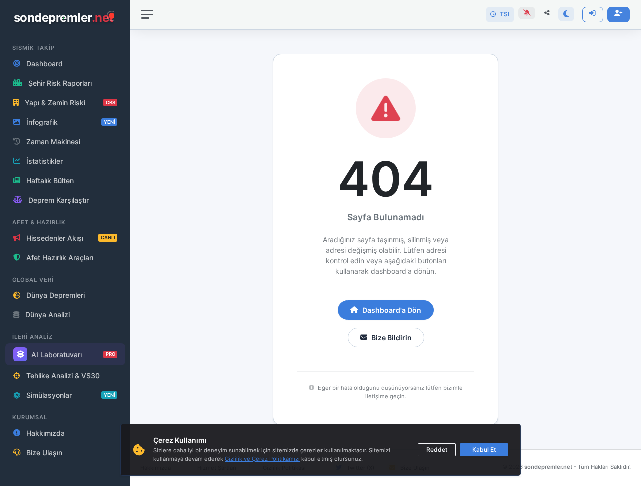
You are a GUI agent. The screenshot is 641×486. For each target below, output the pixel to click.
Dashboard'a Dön (391, 310)
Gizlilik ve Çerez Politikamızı (262, 459)
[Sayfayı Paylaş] (546, 13)
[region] (65, 243)
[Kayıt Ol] (618, 14)
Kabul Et (484, 450)
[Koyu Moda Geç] (566, 14)
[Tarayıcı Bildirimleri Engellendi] (526, 13)
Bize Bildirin (391, 338)
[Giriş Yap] (592, 14)
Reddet (436, 450)
